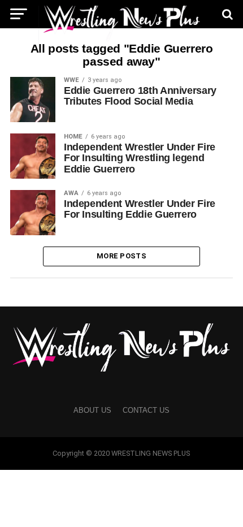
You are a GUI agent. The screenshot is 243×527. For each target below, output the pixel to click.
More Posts (121, 256)
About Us (92, 410)
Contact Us (146, 410)
